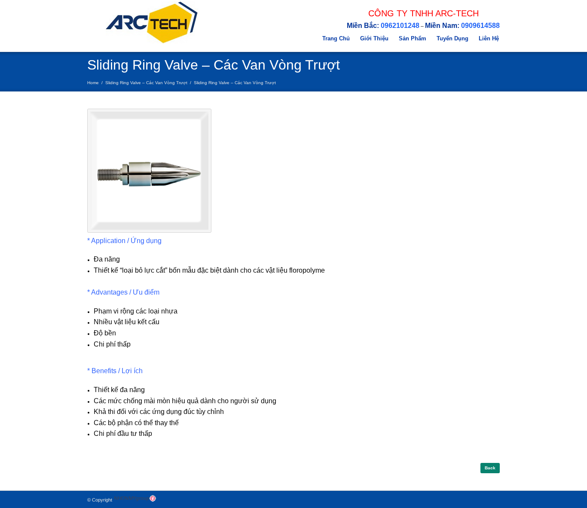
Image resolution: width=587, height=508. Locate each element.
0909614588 (480, 25)
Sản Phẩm (412, 38)
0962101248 (400, 25)
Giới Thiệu (374, 38)
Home (93, 82)
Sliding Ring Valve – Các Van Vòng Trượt (146, 82)
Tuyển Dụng (452, 38)
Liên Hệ (489, 38)
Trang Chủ (336, 38)
